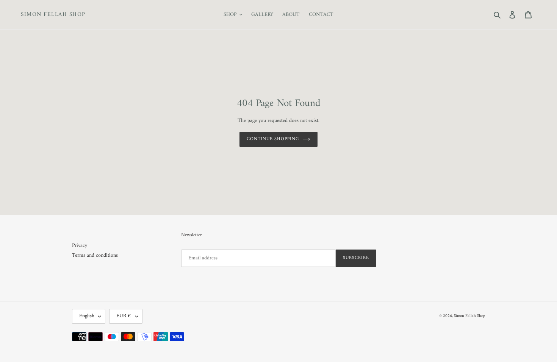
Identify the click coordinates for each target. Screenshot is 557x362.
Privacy (79, 245)
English (86, 316)
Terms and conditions (95, 255)
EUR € (123, 316)
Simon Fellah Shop (53, 14)
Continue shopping (273, 139)
